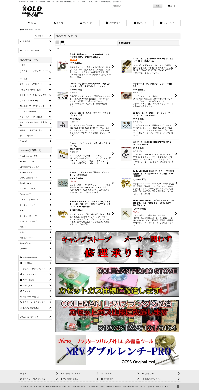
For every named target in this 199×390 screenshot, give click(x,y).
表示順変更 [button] (126, 43)
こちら (166, 386)
